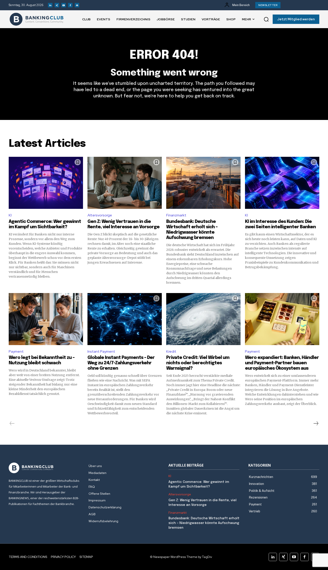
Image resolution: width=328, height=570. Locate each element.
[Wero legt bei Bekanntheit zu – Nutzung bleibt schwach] (46, 319)
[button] (266, 19)
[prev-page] (12, 423)
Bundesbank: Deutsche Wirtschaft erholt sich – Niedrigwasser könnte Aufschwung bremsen (203, 523)
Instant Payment (101, 351)
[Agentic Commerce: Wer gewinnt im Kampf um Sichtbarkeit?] (46, 183)
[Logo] (36, 19)
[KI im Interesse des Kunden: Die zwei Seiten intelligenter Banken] (282, 183)
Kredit (171, 351)
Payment (16, 351)
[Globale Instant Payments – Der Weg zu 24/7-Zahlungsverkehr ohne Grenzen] (124, 319)
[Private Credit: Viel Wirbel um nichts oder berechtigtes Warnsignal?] (203, 319)
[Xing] (57, 5)
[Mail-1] (77, 5)
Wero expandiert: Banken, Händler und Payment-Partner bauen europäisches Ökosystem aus (282, 363)
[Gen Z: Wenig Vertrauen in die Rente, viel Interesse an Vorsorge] (124, 183)
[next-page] (315, 423)
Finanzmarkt (176, 215)
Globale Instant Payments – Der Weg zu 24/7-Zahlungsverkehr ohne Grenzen (121, 363)
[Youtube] (63, 5)
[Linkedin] (50, 5)
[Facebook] (70, 5)
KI (10, 215)
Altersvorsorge (99, 215)
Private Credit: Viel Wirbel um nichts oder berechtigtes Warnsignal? (197, 363)
